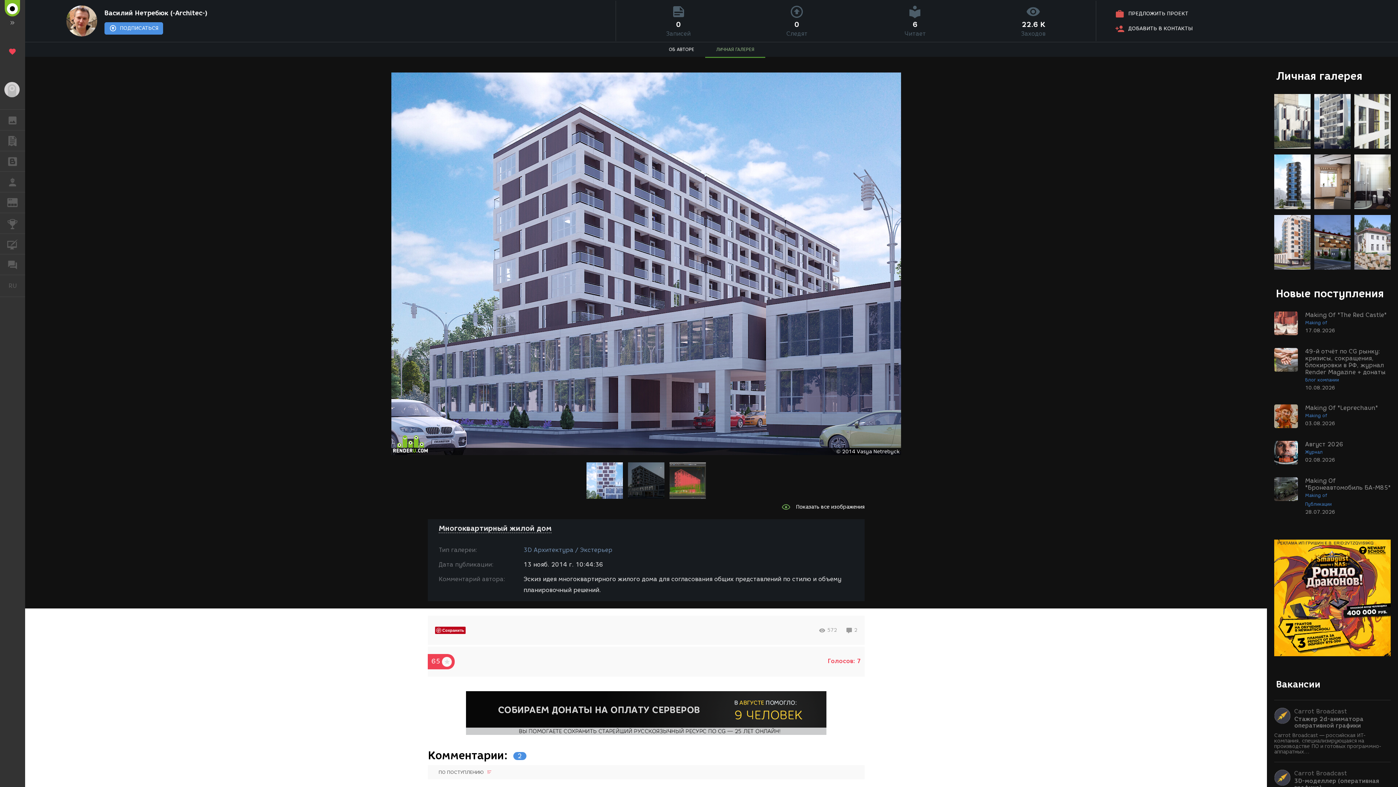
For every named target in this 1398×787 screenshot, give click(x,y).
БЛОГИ (12, 161)
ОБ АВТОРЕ (681, 49)
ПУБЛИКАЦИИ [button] (12, 140)
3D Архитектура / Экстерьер (568, 550)
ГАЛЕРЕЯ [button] (12, 120)
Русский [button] (16, 285)
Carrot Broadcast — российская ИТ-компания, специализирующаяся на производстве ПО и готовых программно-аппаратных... (1328, 744)
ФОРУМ (12, 264)
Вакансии (1298, 684)
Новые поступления (1330, 293)
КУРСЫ (12, 244)
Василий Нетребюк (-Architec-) (156, 13)
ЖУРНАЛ (17, 202)
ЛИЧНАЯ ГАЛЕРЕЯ (735, 49)
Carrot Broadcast (1320, 711)
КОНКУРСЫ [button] (12, 223)
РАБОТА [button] (12, 182)
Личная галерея (1319, 76)
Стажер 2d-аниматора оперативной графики (1328, 722)
